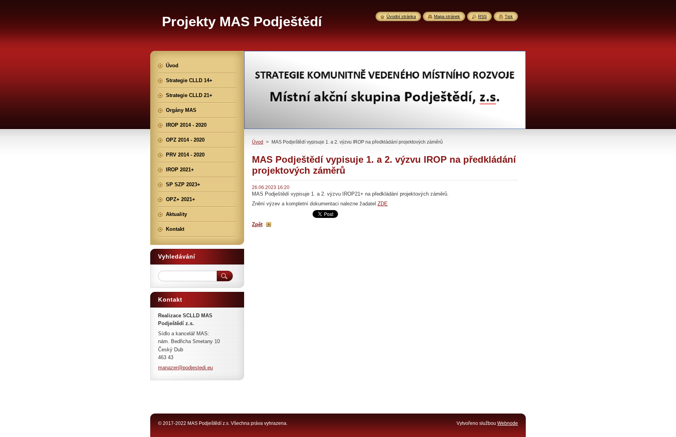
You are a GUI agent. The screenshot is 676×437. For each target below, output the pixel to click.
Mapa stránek (447, 16)
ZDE (383, 204)
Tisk (509, 16)
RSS (482, 16)
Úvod (257, 142)
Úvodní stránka (401, 16)
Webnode (507, 423)
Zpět (257, 224)
